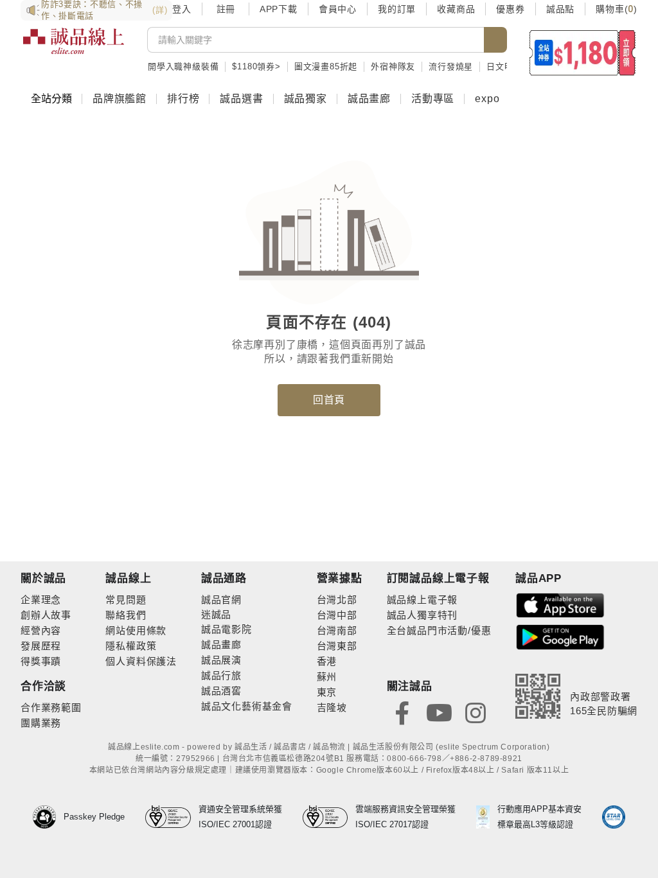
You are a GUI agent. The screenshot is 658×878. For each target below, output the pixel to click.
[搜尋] (495, 40)
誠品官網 (221, 599)
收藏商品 (456, 9)
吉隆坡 (332, 707)
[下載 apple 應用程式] (560, 604)
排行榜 (183, 98)
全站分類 (51, 98)
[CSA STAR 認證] (613, 817)
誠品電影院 (226, 629)
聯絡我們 (125, 615)
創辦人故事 (46, 615)
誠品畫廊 (369, 98)
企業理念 (41, 599)
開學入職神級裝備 (183, 66)
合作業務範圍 (51, 707)
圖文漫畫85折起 (325, 66)
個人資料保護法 (141, 661)
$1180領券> (256, 66)
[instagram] (475, 712)
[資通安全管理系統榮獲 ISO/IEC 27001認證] (172, 817)
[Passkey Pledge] (48, 817)
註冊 (226, 9)
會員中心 (338, 9)
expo (487, 98)
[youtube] (438, 712)
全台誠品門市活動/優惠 (439, 630)
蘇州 (327, 676)
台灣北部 (337, 599)
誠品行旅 (221, 675)
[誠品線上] (74, 48)
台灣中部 (337, 615)
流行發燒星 (451, 66)
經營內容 (41, 630)
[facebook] (402, 712)
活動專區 (432, 98)
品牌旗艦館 (120, 98)
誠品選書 (241, 98)
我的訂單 (397, 9)
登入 (181, 9)
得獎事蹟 (41, 661)
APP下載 (279, 9)
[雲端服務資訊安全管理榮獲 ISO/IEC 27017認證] (329, 817)
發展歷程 (41, 645)
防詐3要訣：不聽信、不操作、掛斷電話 (104, 10)
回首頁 (329, 399)
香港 (327, 661)
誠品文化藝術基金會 (246, 706)
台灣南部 (337, 630)
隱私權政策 (130, 645)
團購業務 (41, 722)
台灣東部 (337, 645)
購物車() (616, 9)
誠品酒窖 (221, 690)
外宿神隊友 (393, 66)
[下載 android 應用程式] (560, 636)
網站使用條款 (135, 630)
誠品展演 (221, 659)
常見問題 (125, 599)
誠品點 (560, 9)
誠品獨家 (305, 98)
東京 (327, 692)
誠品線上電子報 (422, 599)
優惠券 (510, 9)
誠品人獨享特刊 (422, 615)
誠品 (221, 614)
